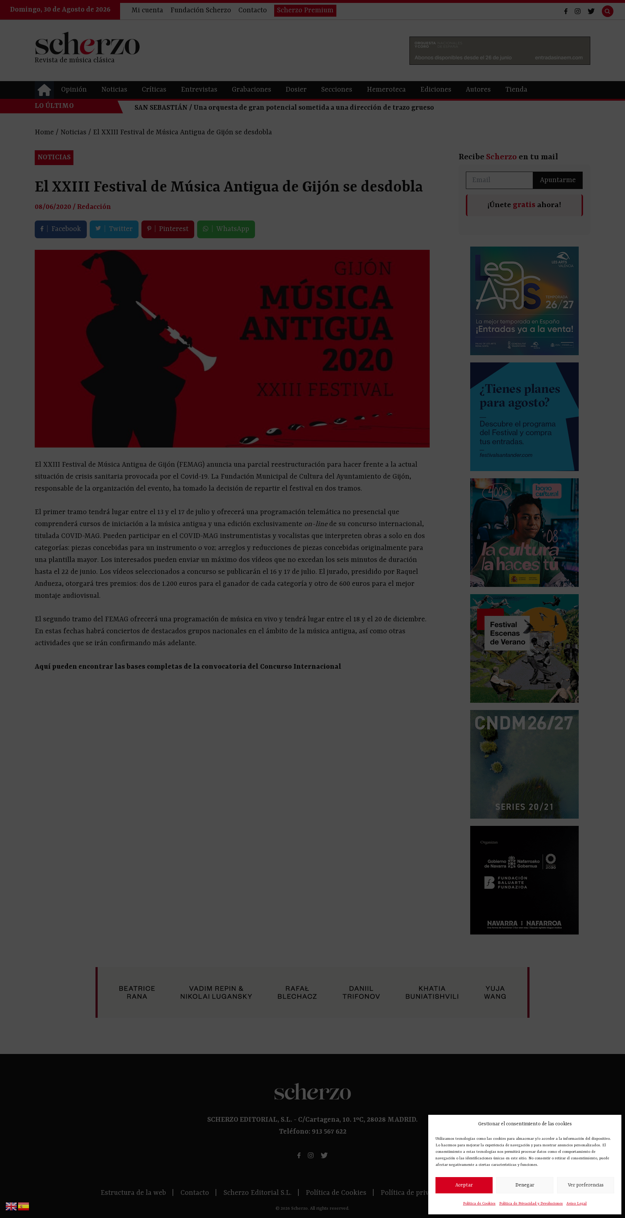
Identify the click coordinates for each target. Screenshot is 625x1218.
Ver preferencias (586, 1185)
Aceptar (464, 1185)
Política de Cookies (479, 1203)
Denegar (524, 1185)
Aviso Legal (576, 1203)
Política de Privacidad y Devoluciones (531, 1203)
